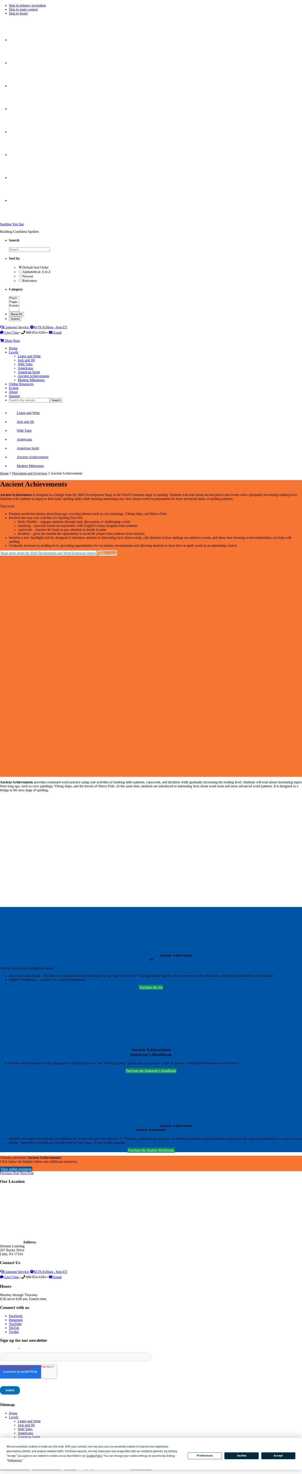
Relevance (29, 281)
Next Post (27, 1173)
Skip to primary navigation (27, 5)
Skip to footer (18, 13)
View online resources (16, 1169)
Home (4, 473)
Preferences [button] (15, 1460)
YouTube (15, 1324)
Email (56, 332)
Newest (27, 276)
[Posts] (14, 298)
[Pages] (14, 302)
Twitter (14, 1332)
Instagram (16, 1320)
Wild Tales (25, 1429)
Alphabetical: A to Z (36, 272)
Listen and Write (29, 1421)
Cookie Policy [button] (94, 1455)
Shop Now (12, 341)
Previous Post (9, 1173)
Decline (241, 1455)
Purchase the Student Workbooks (151, 1150)
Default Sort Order (35, 267)
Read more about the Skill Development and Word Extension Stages (48, 553)
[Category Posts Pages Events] (14, 310)
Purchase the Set (151, 987)
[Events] (14, 306)
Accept (278, 1455)
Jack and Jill (26, 1425)
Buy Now (109, 553)
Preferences (205, 1455)
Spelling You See (12, 224)
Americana (25, 1433)
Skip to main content (23, 9)
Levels (13, 1417)
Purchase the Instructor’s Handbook (151, 1071)
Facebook (16, 1316)
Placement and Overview (29, 473)
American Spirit (29, 1437)
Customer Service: (17, 327)
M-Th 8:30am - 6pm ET (50, 327)
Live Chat (11, 332)
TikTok (14, 1328)
